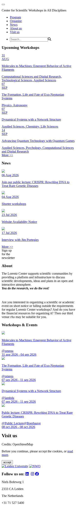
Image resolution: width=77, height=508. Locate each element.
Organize (16, 21)
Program (15, 17)
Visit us (15, 32)
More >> (7, 155)
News (13, 24)
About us (16, 28)
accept (7, 462)
